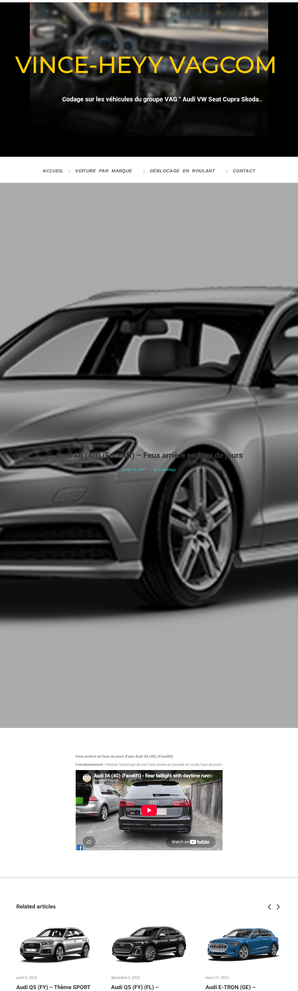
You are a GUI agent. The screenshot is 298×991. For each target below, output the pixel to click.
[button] (269, 907)
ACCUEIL (53, 170)
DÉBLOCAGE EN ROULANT (182, 170)
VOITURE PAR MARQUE (103, 170)
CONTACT (244, 170)
